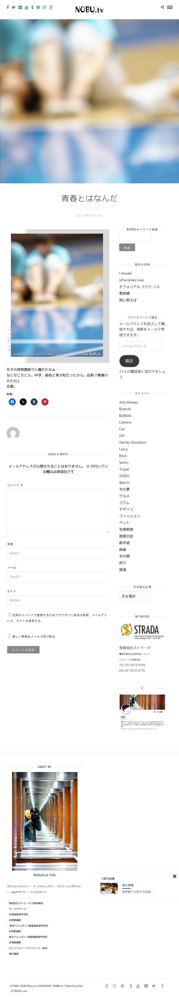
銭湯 (122, 569)
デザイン (126, 509)
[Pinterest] (38, 7)
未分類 (124, 556)
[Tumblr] (32, 7)
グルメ (124, 496)
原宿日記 (126, 536)
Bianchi (125, 408)
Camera (125, 422)
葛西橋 (124, 293)
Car (122, 429)
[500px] (50, 7)
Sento (124, 462)
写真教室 (126, 529)
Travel (124, 469)
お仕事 (124, 489)
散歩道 (124, 542)
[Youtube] (26, 7)
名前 (10, 543)
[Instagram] (44, 7)
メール (11, 567)
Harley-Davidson (132, 442)
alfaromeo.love (131, 280)
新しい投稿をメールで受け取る (33, 636)
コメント (15, 485)
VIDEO (124, 475)
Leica (123, 449)
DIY (122, 435)
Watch (124, 482)
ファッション (129, 516)
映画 (122, 549)
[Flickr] (20, 7)
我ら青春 (128, 885)
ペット (124, 522)
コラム (124, 502)
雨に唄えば (128, 300)
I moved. (126, 273)
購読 (129, 361)
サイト (11, 591)
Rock (123, 455)
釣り (122, 562)
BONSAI (125, 415)
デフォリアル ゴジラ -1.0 (139, 286)
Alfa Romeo (128, 402)
